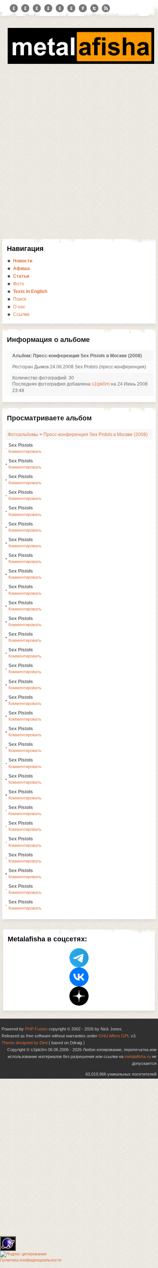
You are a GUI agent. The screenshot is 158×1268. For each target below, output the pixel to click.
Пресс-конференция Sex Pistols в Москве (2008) (95, 434)
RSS (106, 8)
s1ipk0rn (101, 384)
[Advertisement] (79, 156)
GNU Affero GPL (114, 1036)
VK (37, 8)
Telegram (14, 8)
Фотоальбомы (23, 434)
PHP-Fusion (36, 1029)
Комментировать (24, 451)
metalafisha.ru (138, 1056)
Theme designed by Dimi (25, 1042)
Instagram (25, 8)
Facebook (83, 8)
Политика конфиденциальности (30, 1260)
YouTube (48, 8)
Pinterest (60, 8)
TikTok (71, 8)
